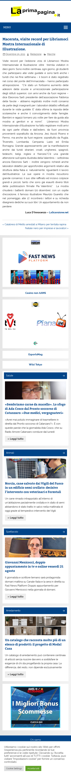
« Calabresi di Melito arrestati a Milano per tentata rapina (34, 224)
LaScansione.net (59, 212)
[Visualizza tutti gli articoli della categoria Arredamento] (63, 611)
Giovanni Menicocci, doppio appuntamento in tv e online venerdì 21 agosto (34, 566)
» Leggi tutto (15, 438)
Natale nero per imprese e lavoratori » (47, 228)
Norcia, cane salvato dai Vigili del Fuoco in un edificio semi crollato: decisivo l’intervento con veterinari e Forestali (34, 487)
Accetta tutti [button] (33, 768)
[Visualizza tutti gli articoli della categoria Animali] (63, 453)
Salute (9, 375)
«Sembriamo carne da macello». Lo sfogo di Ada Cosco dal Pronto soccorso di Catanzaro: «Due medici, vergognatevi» (35, 408)
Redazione (35, 54)
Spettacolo (12, 531)
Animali (10, 452)
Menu (7, 27)
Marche (51, 54)
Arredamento (13, 610)
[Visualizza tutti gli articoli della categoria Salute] (63, 376)
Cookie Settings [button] (14, 768)
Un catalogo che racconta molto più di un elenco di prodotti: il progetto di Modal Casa (35, 644)
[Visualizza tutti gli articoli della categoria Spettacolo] (63, 532)
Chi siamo (35, 740)
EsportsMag (35, 354)
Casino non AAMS (35, 292)
